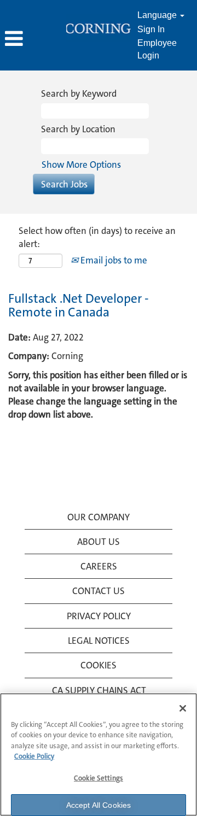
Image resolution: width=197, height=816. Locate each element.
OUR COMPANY (98, 517)
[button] (33, 40)
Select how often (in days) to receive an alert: (97, 237)
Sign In (151, 29)
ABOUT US (98, 542)
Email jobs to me (112, 260)
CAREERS (98, 566)
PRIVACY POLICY (99, 616)
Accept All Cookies (98, 805)
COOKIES (98, 665)
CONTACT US (98, 591)
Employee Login (157, 49)
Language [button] (158, 15)
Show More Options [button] (81, 164)
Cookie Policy (34, 756)
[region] (98, 754)
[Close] (183, 708)
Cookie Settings (98, 778)
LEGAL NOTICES (99, 641)
